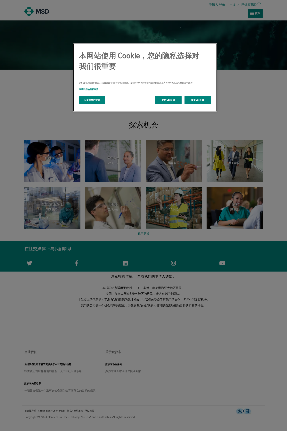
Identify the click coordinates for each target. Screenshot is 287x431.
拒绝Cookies (168, 100)
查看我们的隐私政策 (88, 89)
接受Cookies (197, 100)
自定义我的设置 (92, 100)
